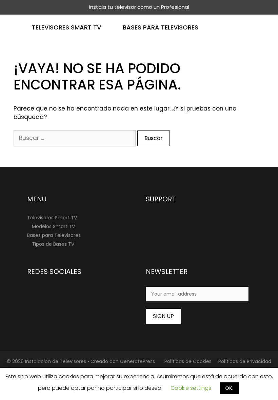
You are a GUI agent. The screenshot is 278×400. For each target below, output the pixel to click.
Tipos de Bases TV (53, 244)
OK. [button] (229, 388)
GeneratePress (137, 361)
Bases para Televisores (160, 27)
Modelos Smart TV (53, 226)
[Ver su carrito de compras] (269, 27)
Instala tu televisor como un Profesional (139, 7)
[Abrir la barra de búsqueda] (249, 27)
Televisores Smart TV (66, 27)
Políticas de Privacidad (244, 361)
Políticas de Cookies (188, 361)
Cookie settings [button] (191, 388)
